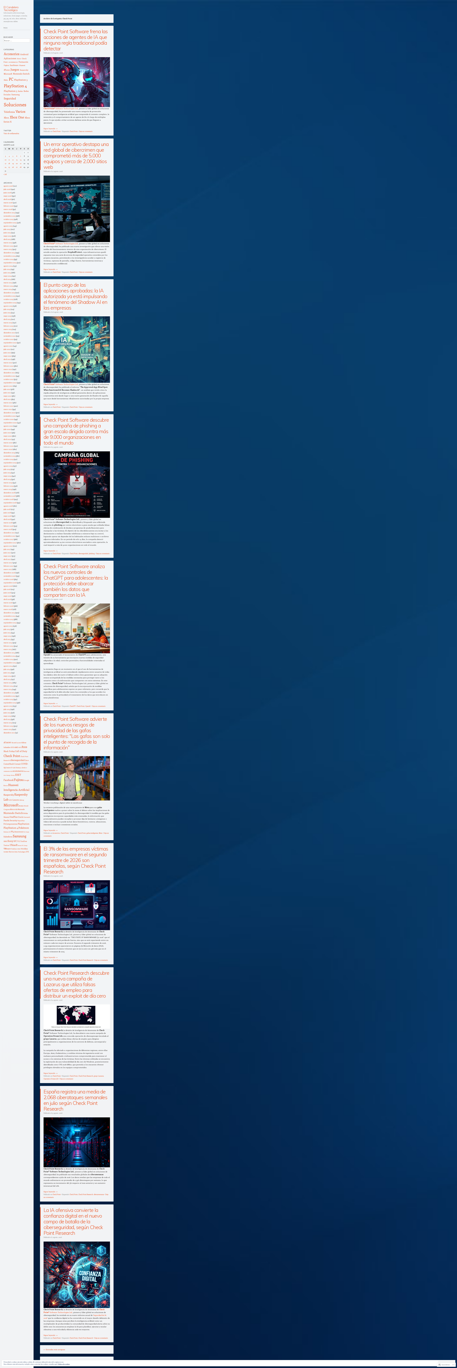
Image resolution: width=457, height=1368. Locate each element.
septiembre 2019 (10, 462)
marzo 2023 (8, 322)
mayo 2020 (8, 436)
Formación (23, 61)
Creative (8, 768)
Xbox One (17, 117)
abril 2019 (7, 479)
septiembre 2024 (10, 262)
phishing (92, 553)
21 (20, 163)
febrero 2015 (8, 646)
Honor (6, 785)
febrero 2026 (9, 206)
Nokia (25, 813)
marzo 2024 (8, 282)
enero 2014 (8, 689)
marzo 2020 (8, 442)
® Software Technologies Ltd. (61, 108)
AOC (20, 747)
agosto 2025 (8, 226)
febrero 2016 (9, 606)
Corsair (17, 764)
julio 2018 (7, 509)
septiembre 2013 (10, 703)
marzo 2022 (8, 362)
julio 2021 (7, 389)
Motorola (13, 809)
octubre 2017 (8, 539)
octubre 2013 (8, 699)
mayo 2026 (8, 196)
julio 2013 (7, 709)
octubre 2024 (9, 259)
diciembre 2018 (9, 492)
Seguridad (10, 98)
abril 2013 (7, 719)
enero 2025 (8, 249)
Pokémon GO (7, 832)
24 (5, 167)
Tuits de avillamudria (11, 133)
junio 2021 (7, 392)
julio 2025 (7, 229)
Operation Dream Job (51, 1079)
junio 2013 (7, 713)
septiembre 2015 (10, 622)
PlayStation (23, 823)
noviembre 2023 (10, 296)
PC (11, 79)
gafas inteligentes (92, 833)
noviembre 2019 (10, 456)
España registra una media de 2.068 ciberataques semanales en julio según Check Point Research (75, 1100)
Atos (19, 58)
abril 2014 (7, 679)
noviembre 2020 (10, 416)
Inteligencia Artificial (16, 790)
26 (13, 167)
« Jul (5, 174)
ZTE (27, 852)
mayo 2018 (8, 516)
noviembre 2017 (10, 536)
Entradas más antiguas (54, 1349)
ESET (18, 774)
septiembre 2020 (10, 422)
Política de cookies (64, 1364)
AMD (16, 747)
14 (20, 160)
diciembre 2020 (9, 412)
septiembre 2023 (10, 302)
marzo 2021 (8, 402)
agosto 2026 (8, 186)
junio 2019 (7, 472)
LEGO (10, 800)
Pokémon (23, 827)
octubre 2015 (8, 619)
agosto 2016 (8, 586)
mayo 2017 (7, 556)
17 (5, 163)
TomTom (23, 841)
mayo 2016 (8, 596)
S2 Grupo (26, 832)
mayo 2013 (7, 716)
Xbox (6, 117)
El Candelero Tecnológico (11, 8)
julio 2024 (7, 269)
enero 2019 (8, 489)
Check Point (56, 131)
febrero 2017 (8, 566)
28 (21, 167)
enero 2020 (8, 449)
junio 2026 (7, 192)
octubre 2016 (9, 579)
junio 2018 (7, 512)
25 (9, 167)
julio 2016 (7, 589)
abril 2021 (7, 399)
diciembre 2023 (9, 292)
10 (5, 160)
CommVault (9, 764)
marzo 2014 (8, 682)
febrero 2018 (9, 526)
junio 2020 (7, 432)
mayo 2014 (7, 676)
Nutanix (6, 817)
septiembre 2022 (10, 342)
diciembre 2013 (9, 693)
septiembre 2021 (10, 382)
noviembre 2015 (10, 616)
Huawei (22, 65)
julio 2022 (7, 349)
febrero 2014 (8, 686)
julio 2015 (7, 629)
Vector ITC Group (22, 845)
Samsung (15, 94)
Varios (20, 111)
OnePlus (13, 816)
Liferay (21, 800)
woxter (6, 852)
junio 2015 (7, 632)
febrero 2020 (9, 446)
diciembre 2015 (9, 612)
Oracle (20, 817)
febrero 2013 (8, 726)
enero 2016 (8, 609)
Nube (6, 80)
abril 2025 (7, 239)
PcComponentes (10, 824)
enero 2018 (8, 529)
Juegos (15, 69)
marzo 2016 (8, 602)
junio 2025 (7, 232)
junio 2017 (7, 552)
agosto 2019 (8, 466)
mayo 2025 (8, 236)
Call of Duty (21, 751)
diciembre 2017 (9, 532)
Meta (100, 833)
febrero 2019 (9, 486)
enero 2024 (8, 289)
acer (8, 742)
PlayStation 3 (20, 79)
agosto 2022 (8, 346)
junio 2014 (7, 672)
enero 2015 (8, 649)
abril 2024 (7, 279)
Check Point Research (85, 960)
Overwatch (27, 817)
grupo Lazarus (99, 1076)
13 (16, 160)
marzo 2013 (8, 723)
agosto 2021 (8, 386)
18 (9, 163)
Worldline (24, 849)
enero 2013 (8, 729)
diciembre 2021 (9, 372)
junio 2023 (7, 312)
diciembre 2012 (9, 733)
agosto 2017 (8, 546)
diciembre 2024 (9, 252)
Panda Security (10, 820)
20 (17, 163)
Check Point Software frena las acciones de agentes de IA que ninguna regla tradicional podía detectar (76, 40)
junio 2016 (7, 592)
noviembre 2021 (10, 376)
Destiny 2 (19, 768)
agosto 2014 (8, 666)
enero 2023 (8, 329)
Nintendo (21, 809)
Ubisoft (14, 845)
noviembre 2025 (10, 216)
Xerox (11, 851)
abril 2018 (7, 519)
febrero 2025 (9, 246)
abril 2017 (7, 559)
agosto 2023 (8, 306)
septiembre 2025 (10, 222)
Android (24, 54)
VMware (7, 848)
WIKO (19, 849)
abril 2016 (7, 599)
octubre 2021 (8, 379)
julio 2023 (7, 309)
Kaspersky (24, 70)
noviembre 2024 (10, 256)
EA (11, 771)
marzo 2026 (8, 202)
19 (13, 163)
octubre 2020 (9, 419)
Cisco (27, 760)
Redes (20, 91)
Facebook (8, 780)
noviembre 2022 (10, 336)
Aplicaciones (10, 58)
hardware (14, 65)
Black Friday (9, 751)
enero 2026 (8, 209)
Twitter (7, 131)
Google (26, 780)
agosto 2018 (8, 506)
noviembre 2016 (10, 576)
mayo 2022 (8, 356)
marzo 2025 (8, 242)
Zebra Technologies (19, 852)
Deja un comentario (86, 131)
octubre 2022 (9, 339)
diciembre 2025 (9, 212)
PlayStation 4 (15, 85)
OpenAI (88, 706)
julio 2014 (7, 669)
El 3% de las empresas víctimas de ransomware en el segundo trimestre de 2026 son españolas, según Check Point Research (76, 860)
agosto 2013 (8, 706)
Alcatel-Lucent (16, 743)
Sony (10, 840)
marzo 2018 (8, 522)
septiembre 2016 (10, 582)
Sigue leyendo (50, 128)
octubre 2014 (8, 659)
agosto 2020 (8, 426)
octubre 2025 (9, 219)
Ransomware (19, 832)
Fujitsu (6, 65)
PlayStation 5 (10, 90)
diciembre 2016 (9, 572)
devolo (24, 768)
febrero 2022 (9, 366)
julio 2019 (7, 469)
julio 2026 (7, 189)
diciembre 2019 (9, 452)
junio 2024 (7, 272)
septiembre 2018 (10, 502)
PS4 (12, 831)
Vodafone (14, 849)
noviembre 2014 (10, 656)
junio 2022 (7, 352)
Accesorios (56, 833)
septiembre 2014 (10, 662)
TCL (18, 841)
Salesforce (8, 836)
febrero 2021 (8, 406)
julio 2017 (7, 549)
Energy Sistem (11, 775)
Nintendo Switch (21, 73)
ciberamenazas (99, 1194)
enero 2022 (8, 369)
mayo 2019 (8, 476)
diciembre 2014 (9, 652)
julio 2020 (7, 429)
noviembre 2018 (10, 496)
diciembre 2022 (9, 332)
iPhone (7, 70)
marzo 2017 (8, 562)
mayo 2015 (7, 636)
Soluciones (15, 104)
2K (5, 742)
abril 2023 (7, 319)
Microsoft (8, 73)
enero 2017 (8, 569)
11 (9, 160)
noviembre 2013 (9, 696)
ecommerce (13, 62)
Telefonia (9, 111)
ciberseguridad (83, 553)
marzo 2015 (8, 642)
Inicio (5, 28)
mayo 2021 (7, 396)
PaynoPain (21, 821)
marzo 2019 (8, 482)
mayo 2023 (7, 316)
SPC (15, 841)
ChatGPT (73, 706)
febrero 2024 (9, 286)
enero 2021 (8, 409)
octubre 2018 (9, 499)
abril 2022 (7, 359)
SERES (5, 841)
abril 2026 (7, 199)
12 (13, 160)
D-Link (13, 768)
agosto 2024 (8, 266)
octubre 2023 (8, 299)
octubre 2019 (9, 459)
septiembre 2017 (10, 542)
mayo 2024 (8, 276)
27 (17, 167)
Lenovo (16, 800)
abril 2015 (7, 639)
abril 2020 (7, 439)
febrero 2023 (8, 326)
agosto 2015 (8, 626)
